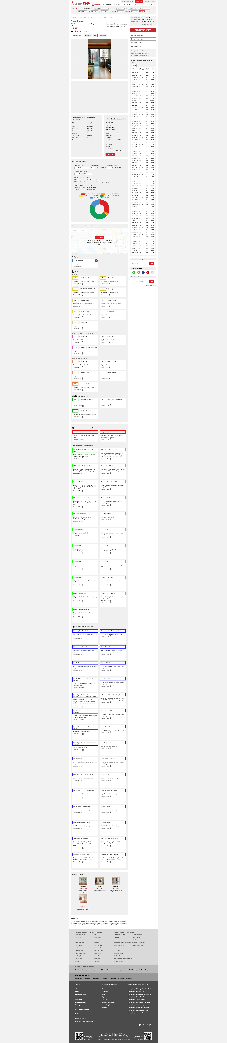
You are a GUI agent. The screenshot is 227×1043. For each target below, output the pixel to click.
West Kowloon (79, 945)
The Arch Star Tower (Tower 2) (122, 956)
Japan (104, 997)
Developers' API (80, 1016)
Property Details (77, 35)
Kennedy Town (98, 948)
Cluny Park (83, 904)
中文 (155, 4)
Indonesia (129, 978)
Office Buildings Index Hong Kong (111, 970)
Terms (85, 171)
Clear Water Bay (79, 942)
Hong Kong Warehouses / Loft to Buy (139, 1007)
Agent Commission (112, 165)
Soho (95, 935)
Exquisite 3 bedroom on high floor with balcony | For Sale (83, 909)
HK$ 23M (99, 888)
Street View (103, 35)
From (114, 8)
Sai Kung (77, 948)
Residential (97, 4)
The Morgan (83, 886)
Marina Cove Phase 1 (138, 945)
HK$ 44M (83, 906)
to (126, 8)
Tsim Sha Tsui (98, 945)
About (77, 989)
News (77, 991)
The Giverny (136, 940)
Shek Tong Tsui (98, 950)
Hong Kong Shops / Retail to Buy (138, 1010)
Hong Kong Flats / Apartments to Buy (139, 1002)
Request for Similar (143, 30)
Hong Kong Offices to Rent (136, 991)
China (103, 994)
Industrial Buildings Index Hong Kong (137, 970)
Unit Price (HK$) (78, 165)
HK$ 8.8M (116, 888)
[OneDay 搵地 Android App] (121, 1035)
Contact (77, 997)
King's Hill (115, 886)
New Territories (137, 935)
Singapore (113, 978)
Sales (134, 65)
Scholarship (78, 999)
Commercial (108, 4)
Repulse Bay (97, 937)
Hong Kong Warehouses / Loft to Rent (139, 994)
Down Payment (95, 165)
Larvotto (116, 940)
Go (152, 263)
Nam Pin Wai (97, 953)
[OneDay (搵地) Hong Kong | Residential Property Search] (80, 3)
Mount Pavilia (136, 937)
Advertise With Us (80, 994)
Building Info (88, 35)
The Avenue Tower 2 (119, 945)
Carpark (128, 4)
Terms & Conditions (119, 1039)
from (89, 11)
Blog (76, 1013)
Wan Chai (78, 937)
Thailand (104, 978)
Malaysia (121, 978)
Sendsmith (153, 285)
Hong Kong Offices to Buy (136, 1005)
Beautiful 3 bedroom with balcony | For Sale (83, 891)
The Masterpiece (118, 953)
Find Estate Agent (80, 1002)
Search (142, 11)
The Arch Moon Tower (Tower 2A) (123, 958)
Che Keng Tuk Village (139, 942)
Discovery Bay (79, 950)
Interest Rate (78, 171)
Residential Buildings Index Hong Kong (86, 970)
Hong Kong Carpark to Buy (136, 1013)
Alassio (99, 886)
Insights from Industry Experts (84, 1021)
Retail (138, 4)
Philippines (95, 978)
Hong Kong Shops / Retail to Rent (138, 997)
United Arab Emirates (108, 1002)
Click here (99, 237)
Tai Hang (96, 961)
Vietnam (87, 978)
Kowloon (117, 950)
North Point (97, 956)
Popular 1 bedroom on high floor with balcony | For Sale (116, 892)
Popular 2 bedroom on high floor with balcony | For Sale (99, 892)
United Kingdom (107, 1005)
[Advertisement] (99, 96)
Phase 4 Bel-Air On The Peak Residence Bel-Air (123, 942)
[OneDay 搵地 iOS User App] (106, 1035)
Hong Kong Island (119, 935)
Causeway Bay (98, 940)
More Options (149, 12)
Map (95, 35)
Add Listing (139, 1)
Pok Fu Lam (78, 958)
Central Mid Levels (80, 953)
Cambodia (105, 991)
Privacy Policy (127, 1039)
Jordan (77, 961)
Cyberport (97, 958)
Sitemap (77, 1005)
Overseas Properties (127, 1)
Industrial (118, 4)
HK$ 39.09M (83, 888)
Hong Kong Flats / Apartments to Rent (139, 989)
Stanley (96, 942)
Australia (104, 989)
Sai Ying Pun (78, 956)
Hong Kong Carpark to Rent (136, 999)
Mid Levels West (80, 935)
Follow (110, 154)
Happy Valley (79, 940)
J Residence (117, 937)
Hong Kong (78, 978)
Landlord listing (86, 8)
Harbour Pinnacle (118, 961)
